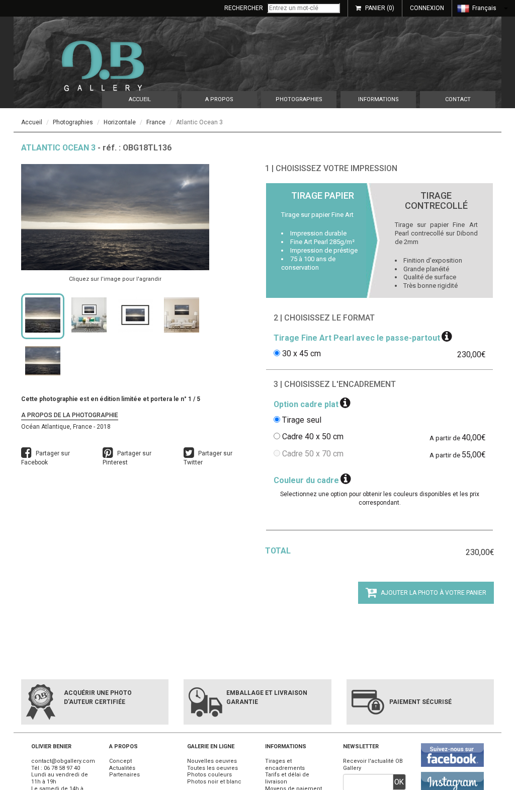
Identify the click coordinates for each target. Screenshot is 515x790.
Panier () (379, 8)
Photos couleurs (209, 774)
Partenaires (124, 774)
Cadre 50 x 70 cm (313, 453)
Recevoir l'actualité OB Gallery (373, 764)
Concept (120, 761)
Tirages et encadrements (285, 764)
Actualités (122, 768)
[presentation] (322, 240)
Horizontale (120, 122)
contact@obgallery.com (63, 761)
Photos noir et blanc (214, 781)
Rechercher (243, 8)
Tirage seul (301, 420)
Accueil (140, 99)
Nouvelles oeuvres (212, 761)
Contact (458, 99)
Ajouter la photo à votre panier (432, 592)
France (155, 122)
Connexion (427, 8)
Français (483, 8)
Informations (378, 99)
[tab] (322, 240)
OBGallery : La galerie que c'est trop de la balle (103, 66)
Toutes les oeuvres (212, 768)
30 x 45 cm (301, 353)
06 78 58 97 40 (62, 768)
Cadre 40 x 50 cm (313, 436)
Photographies (299, 99)
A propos (219, 99)
